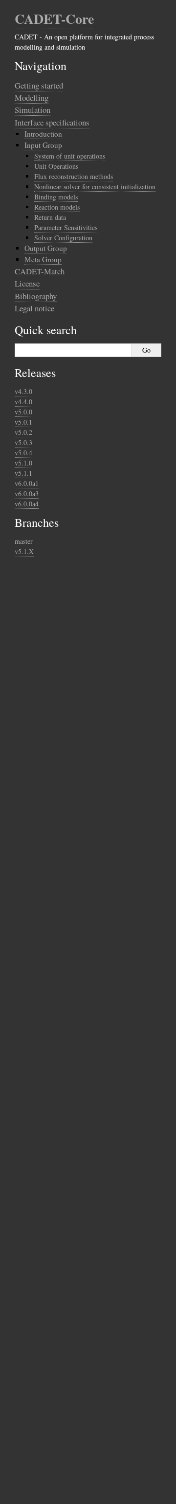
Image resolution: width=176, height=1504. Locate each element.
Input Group (43, 145)
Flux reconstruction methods (73, 176)
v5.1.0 (23, 462)
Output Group (45, 248)
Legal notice (34, 308)
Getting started (39, 85)
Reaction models (57, 207)
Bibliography (36, 296)
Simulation (32, 109)
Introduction (43, 134)
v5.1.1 (23, 473)
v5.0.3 (23, 442)
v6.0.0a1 (27, 483)
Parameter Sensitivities (65, 227)
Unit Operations (56, 166)
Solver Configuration (63, 237)
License (27, 283)
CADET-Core (54, 19)
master (24, 541)
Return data (50, 217)
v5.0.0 (23, 411)
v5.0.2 (23, 432)
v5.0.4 (23, 452)
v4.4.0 (23, 401)
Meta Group (43, 259)
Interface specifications (52, 122)
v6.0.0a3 (27, 493)
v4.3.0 (23, 391)
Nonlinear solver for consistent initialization (94, 186)
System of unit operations (69, 156)
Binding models (56, 196)
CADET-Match (40, 271)
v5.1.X (24, 551)
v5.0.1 (23, 422)
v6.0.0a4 (27, 503)
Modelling (31, 97)
